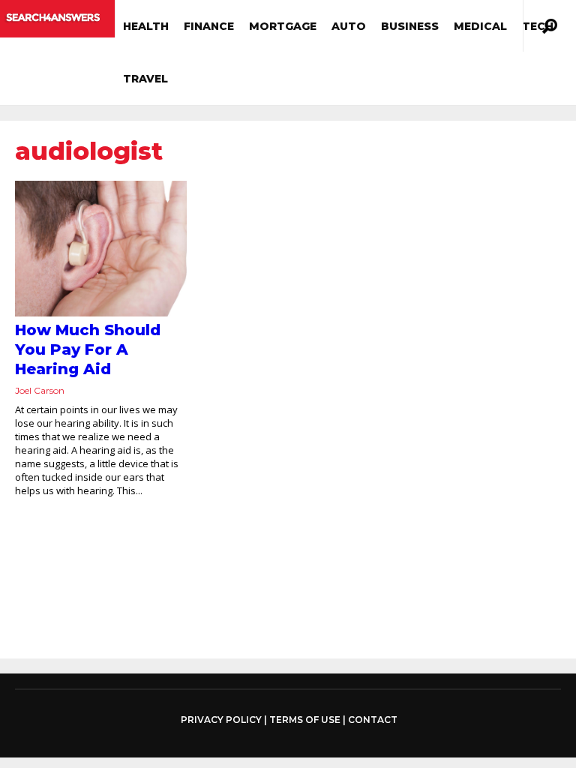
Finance (209, 26)
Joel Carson (39, 390)
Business (410, 26)
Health (146, 26)
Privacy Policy (221, 720)
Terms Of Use (304, 719)
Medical (480, 26)
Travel (145, 79)
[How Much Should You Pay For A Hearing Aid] (101, 248)
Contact (373, 719)
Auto (349, 26)
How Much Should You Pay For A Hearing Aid (87, 349)
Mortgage (282, 26)
